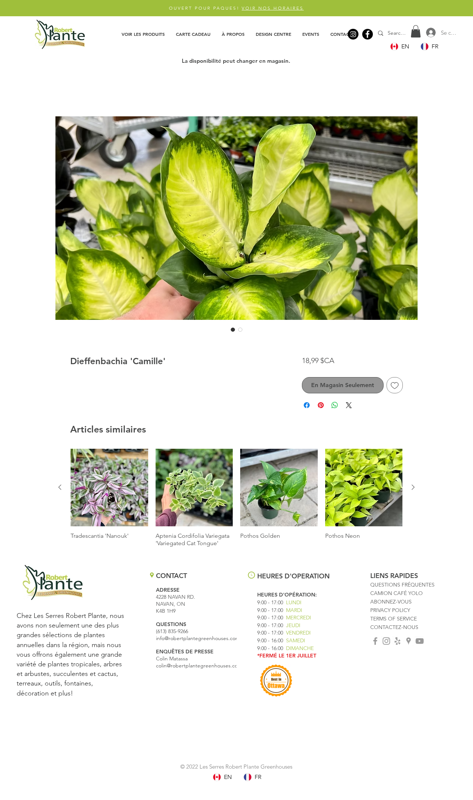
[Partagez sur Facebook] (306, 406)
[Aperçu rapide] (109, 489)
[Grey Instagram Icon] (386, 642)
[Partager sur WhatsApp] (334, 406)
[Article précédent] (59, 488)
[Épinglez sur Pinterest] (320, 406)
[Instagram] (353, 34)
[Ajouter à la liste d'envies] (395, 387)
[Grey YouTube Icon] (420, 642)
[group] (236, 499)
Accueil (79, 91)
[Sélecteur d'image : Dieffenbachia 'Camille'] (232, 331)
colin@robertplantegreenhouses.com (199, 667)
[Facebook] (367, 34)
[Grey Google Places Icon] (409, 642)
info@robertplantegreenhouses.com (198, 639)
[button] (143, 34)
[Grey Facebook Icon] (375, 642)
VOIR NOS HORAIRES (273, 8)
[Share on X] (348, 406)
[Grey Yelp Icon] (397, 642)
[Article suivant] (413, 488)
